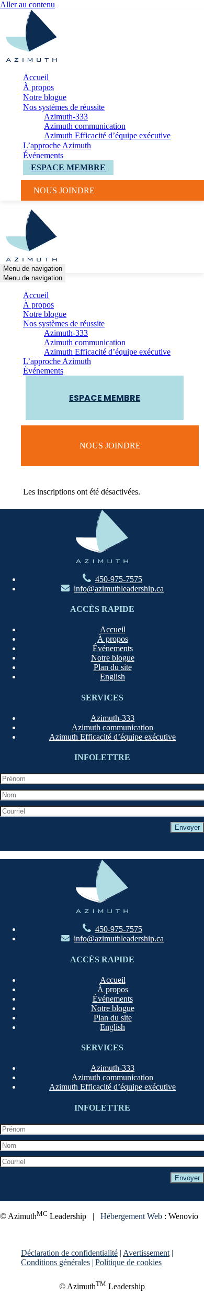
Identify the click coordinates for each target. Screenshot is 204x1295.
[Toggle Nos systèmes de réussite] (183, 324)
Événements (43, 155)
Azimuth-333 (66, 116)
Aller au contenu (27, 4)
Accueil (36, 77)
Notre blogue (44, 97)
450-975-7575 (118, 579)
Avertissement (146, 1252)
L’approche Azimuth (57, 145)
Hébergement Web (131, 1216)
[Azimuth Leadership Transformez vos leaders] (31, 58)
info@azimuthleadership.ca (119, 588)
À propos (38, 87)
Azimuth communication (85, 126)
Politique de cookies (128, 1262)
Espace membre (68, 167)
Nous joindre (64, 190)
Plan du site (113, 667)
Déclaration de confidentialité (69, 1252)
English (112, 676)
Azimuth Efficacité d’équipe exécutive (107, 135)
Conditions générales (55, 1262)
